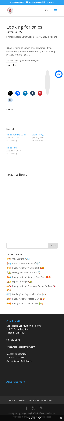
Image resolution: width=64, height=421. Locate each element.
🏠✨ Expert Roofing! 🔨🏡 (19, 281)
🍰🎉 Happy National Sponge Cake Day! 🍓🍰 (28, 277)
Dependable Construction (21, 36)
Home (12, 400)
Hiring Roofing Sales (16, 134)
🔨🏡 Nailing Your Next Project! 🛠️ (23, 272)
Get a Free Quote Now (40, 400)
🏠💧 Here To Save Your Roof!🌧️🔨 (23, 263)
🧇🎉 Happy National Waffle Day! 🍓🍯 (25, 267)
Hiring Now (11, 147)
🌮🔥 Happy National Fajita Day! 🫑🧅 (24, 303)
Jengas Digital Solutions (32, 413)
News (22, 400)
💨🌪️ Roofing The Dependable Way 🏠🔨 (26, 294)
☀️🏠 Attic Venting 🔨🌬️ (18, 258)
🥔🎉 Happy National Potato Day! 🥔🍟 (25, 298)
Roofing (53, 36)
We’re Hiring (37, 134)
